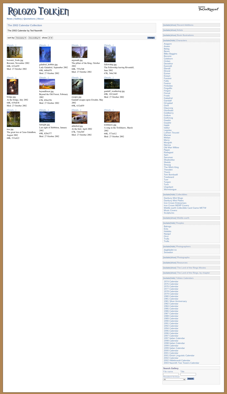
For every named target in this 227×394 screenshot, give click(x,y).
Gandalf (168, 100)
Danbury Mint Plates (174, 200)
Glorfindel (168, 110)
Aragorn (168, 44)
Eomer (167, 73)
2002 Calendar (171, 358)
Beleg (166, 48)
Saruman (168, 157)
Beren (167, 51)
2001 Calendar (171, 353)
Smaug (167, 164)
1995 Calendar (171, 331)
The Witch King (171, 167)
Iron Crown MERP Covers (176, 205)
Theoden (168, 169)
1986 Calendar (171, 311)
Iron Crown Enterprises (175, 203)
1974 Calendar (171, 281)
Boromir (168, 56)
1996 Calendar (171, 333)
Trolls (166, 238)
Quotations (30, 18)
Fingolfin (168, 88)
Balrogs (167, 226)
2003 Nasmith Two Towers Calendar (181, 363)
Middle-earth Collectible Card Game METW (185, 208)
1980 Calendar (171, 296)
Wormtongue (170, 189)
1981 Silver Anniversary (175, 301)
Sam (166, 155)
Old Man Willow (171, 147)
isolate (167, 25)
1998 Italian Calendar (174, 343)
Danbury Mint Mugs (173, 198)
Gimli (166, 105)
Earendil (168, 66)
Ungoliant (168, 187)
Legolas (168, 130)
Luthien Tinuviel (171, 132)
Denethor (168, 63)
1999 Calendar (171, 345)
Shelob (167, 162)
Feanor (167, 83)
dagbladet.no (170, 250)
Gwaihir (167, 123)
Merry (167, 140)
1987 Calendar (171, 313)
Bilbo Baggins (170, 53)
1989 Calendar (171, 318)
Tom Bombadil (171, 174)
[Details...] (11, 45)
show (173, 25)
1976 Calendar (171, 286)
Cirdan (167, 61)
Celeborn (168, 58)
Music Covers (170, 210)
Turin (166, 184)
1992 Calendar (171, 326)
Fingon (167, 90)
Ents (166, 229)
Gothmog (168, 118)
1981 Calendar (171, 298)
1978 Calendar (171, 291)
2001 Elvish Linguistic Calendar (179, 355)
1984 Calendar (171, 306)
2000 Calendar (171, 350)
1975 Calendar (171, 284)
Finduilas (168, 86)
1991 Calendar (171, 323)
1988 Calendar (171, 316)
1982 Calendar (171, 303)
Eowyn (167, 76)
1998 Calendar (171, 340)
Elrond (167, 71)
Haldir (167, 125)
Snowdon (168, 252)
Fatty (166, 81)
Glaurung (168, 108)
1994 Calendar (171, 328)
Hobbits (167, 231)
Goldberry (169, 113)
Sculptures (169, 213)
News (10, 18)
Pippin (167, 150)
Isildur (167, 127)
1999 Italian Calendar (174, 348)
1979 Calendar (171, 294)
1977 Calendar (171, 289)
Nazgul (167, 234)
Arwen (167, 46)
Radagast (168, 152)
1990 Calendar (171, 321)
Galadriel (168, 98)
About (40, 18)
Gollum (167, 115)
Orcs (166, 236)
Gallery (18, 18)
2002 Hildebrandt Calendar (177, 360)
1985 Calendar (171, 308)
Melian (167, 137)
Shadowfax (169, 160)
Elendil (167, 68)
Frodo (167, 95)
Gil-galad (168, 103)
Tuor (166, 179)
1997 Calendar (171, 335)
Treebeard (169, 177)
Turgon (167, 182)
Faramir (168, 78)
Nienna (167, 145)
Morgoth (168, 142)
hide (173, 40)
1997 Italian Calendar (174, 338)
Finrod (167, 93)
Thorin (167, 172)
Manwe (167, 135)
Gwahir (167, 120)
